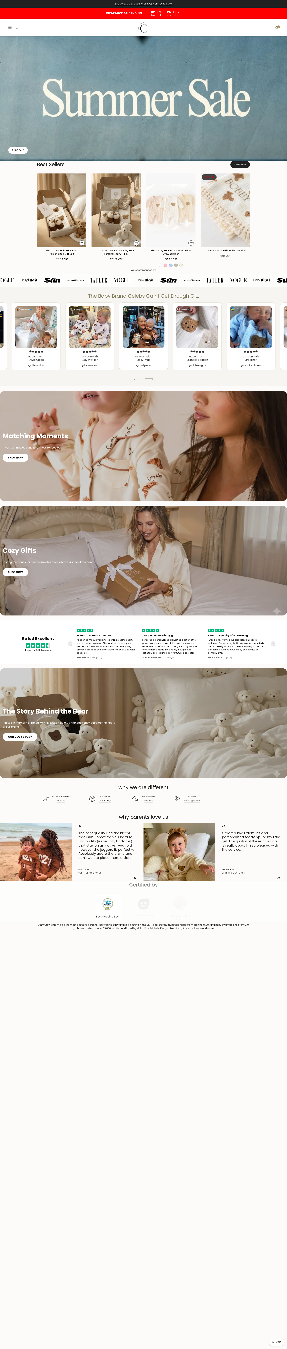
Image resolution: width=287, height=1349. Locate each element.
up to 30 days (105, 800)
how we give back (192, 800)
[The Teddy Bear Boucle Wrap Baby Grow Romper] (170, 210)
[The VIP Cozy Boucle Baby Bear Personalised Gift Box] (116, 210)
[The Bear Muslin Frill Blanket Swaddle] (225, 210)
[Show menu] (10, 27)
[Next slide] (149, 378)
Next (282, 852)
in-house (61, 800)
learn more (148, 800)
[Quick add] (82, 243)
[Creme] (181, 265)
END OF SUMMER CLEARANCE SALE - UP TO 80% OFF (143, 3)
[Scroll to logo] (108, 907)
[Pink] (165, 265)
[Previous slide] (138, 378)
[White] (160, 265)
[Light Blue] (171, 265)
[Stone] (176, 265)
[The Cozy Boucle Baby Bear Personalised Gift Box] (61, 210)
